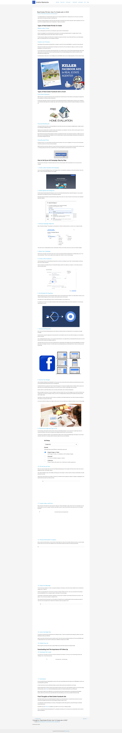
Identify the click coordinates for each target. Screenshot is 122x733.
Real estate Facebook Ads (46, 13)
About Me (57, 2)
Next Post (85, 718)
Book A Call (62, 2)
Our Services (68, 2)
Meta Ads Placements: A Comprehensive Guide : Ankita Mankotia (49, 721)
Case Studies (80, 2)
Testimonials (75, 2)
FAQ (85, 2)
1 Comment (39, 13)
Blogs (88, 2)
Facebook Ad (47, 706)
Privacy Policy (67, 731)
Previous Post (37, 718)
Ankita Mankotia (42, 2)
